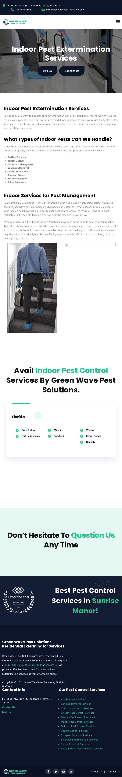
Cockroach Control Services (77, 708)
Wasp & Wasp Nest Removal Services (82, 748)
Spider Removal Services (75, 744)
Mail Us (6, 712)
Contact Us (8, 707)
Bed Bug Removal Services (76, 703)
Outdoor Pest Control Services (78, 726)
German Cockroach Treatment (78, 717)
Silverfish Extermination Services (79, 739)
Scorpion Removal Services (76, 735)
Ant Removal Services (73, 699)
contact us (51, 664)
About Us (96, 771)
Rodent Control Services (75, 730)
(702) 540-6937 (14, 664)
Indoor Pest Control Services (77, 721)
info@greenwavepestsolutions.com (65, 9)
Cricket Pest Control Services (77, 712)
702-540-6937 (24, 9)
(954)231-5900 (33, 664)
